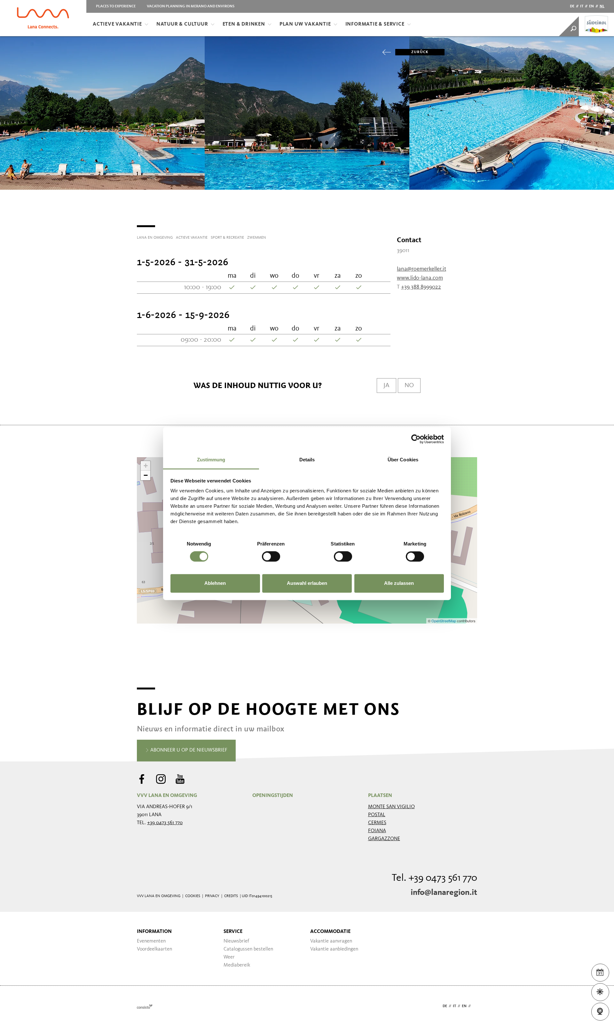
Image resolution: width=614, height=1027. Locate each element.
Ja (386, 385)
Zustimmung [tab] (211, 459)
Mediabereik (237, 965)
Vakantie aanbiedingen (334, 949)
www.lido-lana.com (420, 278)
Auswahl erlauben (307, 583)
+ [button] (146, 466)
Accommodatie (330, 931)
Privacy (212, 896)
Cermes (377, 822)
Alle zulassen (399, 583)
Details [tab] (307, 459)
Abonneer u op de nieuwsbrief (188, 750)
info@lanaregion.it (444, 892)
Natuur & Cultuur (182, 24)
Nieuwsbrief (236, 941)
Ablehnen (215, 583)
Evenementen (151, 941)
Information (154, 931)
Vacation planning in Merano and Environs (190, 6)
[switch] (271, 557)
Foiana (377, 830)
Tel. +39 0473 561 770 (434, 878)
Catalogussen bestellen (248, 949)
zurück (420, 52)
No (409, 385)
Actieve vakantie (117, 24)
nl (602, 6)
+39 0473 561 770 (165, 822)
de (572, 6)
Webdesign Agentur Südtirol (145, 1006)
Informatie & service (375, 24)
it (581, 6)
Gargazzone (384, 838)
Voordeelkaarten (154, 949)
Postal (376, 814)
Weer (229, 957)
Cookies (192, 896)
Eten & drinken (244, 24)
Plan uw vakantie (305, 24)
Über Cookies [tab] (403, 459)
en (591, 6)
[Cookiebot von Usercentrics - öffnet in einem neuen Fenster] (416, 439)
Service (233, 931)
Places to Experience (116, 6)
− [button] (146, 475)
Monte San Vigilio (391, 806)
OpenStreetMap (444, 620)
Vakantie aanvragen (331, 941)
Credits (231, 896)
